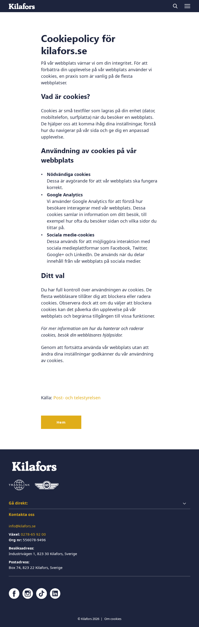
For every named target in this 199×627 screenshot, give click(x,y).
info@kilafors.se (22, 525)
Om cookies (112, 619)
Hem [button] (61, 422)
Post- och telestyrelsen (77, 398)
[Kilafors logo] (22, 6)
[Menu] (187, 6)
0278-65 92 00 (33, 534)
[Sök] (175, 6)
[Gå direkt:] (99, 503)
